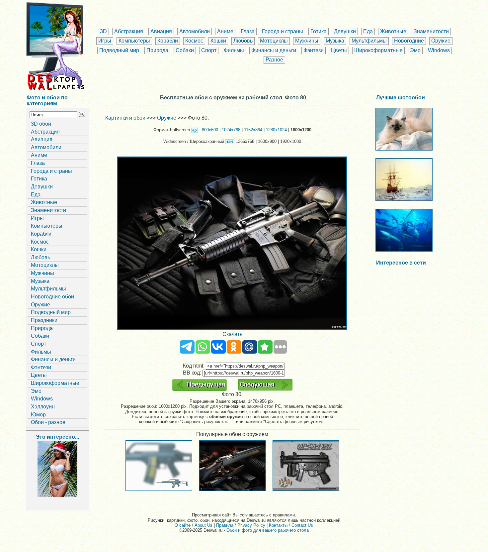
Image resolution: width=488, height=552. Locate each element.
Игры (104, 41)
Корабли (167, 41)
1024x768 (231, 129)
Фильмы (234, 50)
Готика (318, 31)
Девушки (345, 31)
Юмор (38, 414)
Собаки (185, 50)
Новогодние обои (52, 296)
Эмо (415, 50)
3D (103, 31)
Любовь (243, 41)
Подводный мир (119, 50)
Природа (157, 50)
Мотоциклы (274, 41)
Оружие (440, 41)
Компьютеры (134, 41)
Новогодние (409, 41)
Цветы (339, 50)
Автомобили (194, 31)
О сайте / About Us (193, 525)
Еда (368, 31)
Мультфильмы (369, 41)
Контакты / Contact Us (291, 525)
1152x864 (253, 129)
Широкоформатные (378, 50)
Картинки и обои (125, 118)
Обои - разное (48, 422)
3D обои (41, 124)
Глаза (248, 31)
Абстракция (128, 31)
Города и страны (282, 31)
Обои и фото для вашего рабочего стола (267, 530)
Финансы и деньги (273, 50)
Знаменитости (431, 31)
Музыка (335, 41)
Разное (274, 59)
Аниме (225, 31)
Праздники (44, 320)
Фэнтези (313, 50)
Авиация (161, 31)
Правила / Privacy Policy (240, 525)
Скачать (232, 334)
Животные (393, 31)
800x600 (210, 129)
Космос (194, 41)
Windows (439, 50)
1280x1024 (276, 129)
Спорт (208, 50)
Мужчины (306, 41)
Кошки (218, 41)
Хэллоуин (43, 406)
